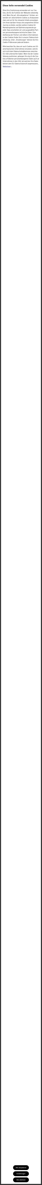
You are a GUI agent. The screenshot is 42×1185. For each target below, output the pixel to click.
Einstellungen (21, 1174)
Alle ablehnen (20, 1180)
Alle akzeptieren (21, 1168)
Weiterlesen (7, 67)
